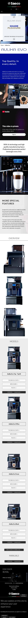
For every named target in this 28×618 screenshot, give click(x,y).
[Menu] (1, 12)
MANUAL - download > (14, 542)
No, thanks (12, 617)
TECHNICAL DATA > (14, 380)
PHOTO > (14, 387)
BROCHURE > (14, 384)
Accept (4, 617)
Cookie (14, 589)
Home (2, 45)
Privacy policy (14, 587)
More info (4, 615)
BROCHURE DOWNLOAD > (14, 549)
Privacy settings (24, 595)
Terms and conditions (14, 586)
